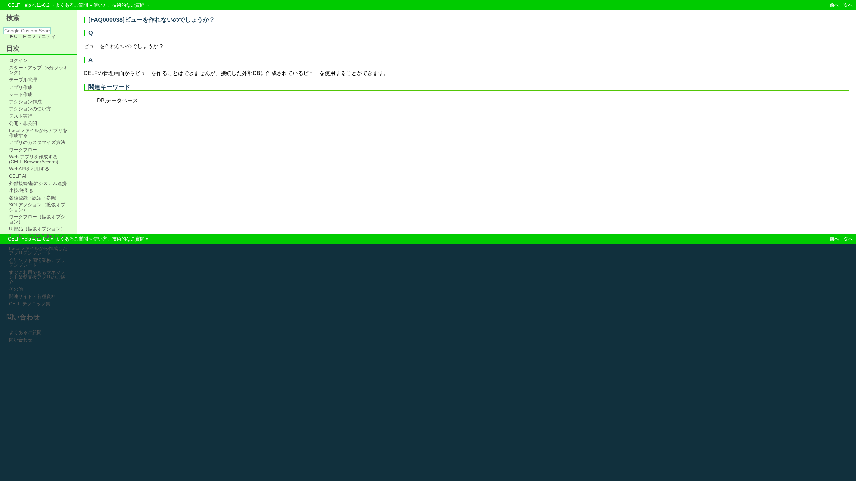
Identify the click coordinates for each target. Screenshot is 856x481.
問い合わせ (20, 339)
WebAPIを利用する (29, 168)
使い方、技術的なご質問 (119, 5)
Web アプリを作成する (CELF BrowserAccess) (33, 159)
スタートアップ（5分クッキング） (38, 70)
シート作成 (20, 94)
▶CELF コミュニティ (32, 36)
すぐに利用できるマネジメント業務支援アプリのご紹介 (37, 277)
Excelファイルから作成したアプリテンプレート (38, 251)
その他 (16, 289)
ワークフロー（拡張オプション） (37, 219)
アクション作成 (25, 101)
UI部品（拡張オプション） (37, 228)
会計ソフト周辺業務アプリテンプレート (37, 263)
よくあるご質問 (71, 5)
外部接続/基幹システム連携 (38, 183)
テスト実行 (20, 116)
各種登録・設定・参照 (32, 197)
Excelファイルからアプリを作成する (38, 133)
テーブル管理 (23, 79)
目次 (13, 48)
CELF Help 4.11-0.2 (29, 5)
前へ (834, 5)
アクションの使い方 (30, 108)
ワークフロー (23, 149)
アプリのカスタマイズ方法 (37, 142)
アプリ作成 (20, 87)
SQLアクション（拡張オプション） (37, 207)
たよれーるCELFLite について (38, 239)
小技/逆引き (21, 190)
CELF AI (17, 176)
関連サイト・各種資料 (32, 296)
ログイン (18, 60)
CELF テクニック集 (29, 303)
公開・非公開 (23, 123)
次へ (848, 5)
